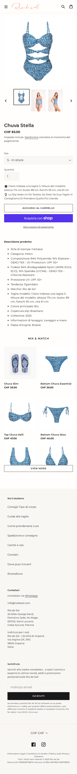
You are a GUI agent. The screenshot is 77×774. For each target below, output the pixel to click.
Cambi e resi (15, 545)
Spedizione (31, 137)
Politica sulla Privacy (59, 753)
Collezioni (38, 756)
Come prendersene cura (23, 526)
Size (6, 153)
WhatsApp (31, 595)
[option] (21, 97)
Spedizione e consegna (22, 535)
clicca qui (33, 712)
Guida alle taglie (18, 516)
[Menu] (6, 6)
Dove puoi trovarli (19, 564)
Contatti (12, 554)
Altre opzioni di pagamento (38, 227)
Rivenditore (15, 573)
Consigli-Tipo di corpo (21, 507)
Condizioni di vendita (37, 753)
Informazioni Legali (16, 753)
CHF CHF (37, 733)
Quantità (9, 169)
